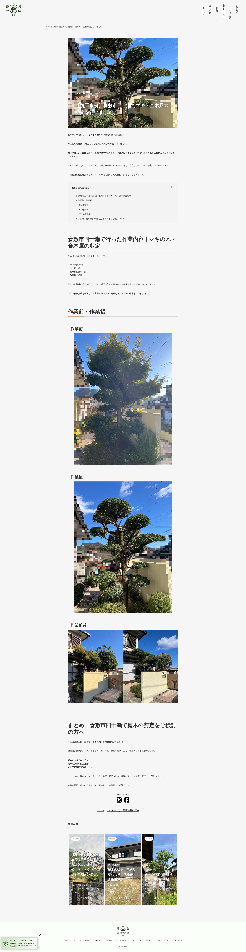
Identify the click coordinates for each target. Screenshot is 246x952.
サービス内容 (210, 6)
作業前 (85, 205)
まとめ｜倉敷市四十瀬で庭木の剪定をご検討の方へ (101, 219)
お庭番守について (204, 9)
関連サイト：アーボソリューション (170, 940)
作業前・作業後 (85, 200)
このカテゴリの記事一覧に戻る (123, 810)
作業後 (85, 209)
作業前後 (86, 214)
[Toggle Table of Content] (171, 187)
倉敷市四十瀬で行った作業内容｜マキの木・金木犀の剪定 (104, 196)
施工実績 (54, 27)
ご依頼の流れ (217, 6)
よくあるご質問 (230, 9)
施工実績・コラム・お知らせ (224, 10)
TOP (47, 27)
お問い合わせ (237, 7)
